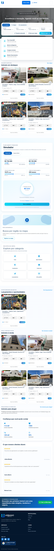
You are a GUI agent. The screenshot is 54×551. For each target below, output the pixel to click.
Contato (29, 517)
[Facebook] (2, 539)
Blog (29, 519)
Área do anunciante (32, 531)
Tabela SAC (7, 153)
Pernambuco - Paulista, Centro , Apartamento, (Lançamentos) (13, 119)
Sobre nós (30, 515)
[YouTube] (5, 539)
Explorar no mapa (8, 238)
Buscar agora (44, 33)
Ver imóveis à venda (47, 330)
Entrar (35, 2)
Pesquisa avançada (20, 33)
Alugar (14, 25)
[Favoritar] (24, 82)
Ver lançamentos (47, 290)
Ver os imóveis (27, 204)
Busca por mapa (33, 33)
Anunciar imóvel (4, 527)
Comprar (7, 25)
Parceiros (51, 550)
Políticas (30, 527)
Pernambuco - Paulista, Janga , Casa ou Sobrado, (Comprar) (13, 85)
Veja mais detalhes (14, 98)
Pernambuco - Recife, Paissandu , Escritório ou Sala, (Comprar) (39, 85)
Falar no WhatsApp (46, 502)
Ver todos (49, 63)
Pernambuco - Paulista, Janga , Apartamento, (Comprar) (39, 119)
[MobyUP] (6, 2)
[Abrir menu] (51, 2)
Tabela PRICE (16, 153)
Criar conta (26, 2)
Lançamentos (23, 25)
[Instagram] (8, 539)
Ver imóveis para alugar (46, 407)
